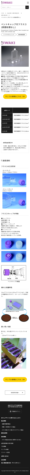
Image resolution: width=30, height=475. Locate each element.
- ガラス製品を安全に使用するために (11, 440)
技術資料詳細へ (15, 392)
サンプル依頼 (4, 449)
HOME (2, 13)
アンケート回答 (5, 452)
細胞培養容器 (4, 15)
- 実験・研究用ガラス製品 (8, 427)
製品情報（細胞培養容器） (13, 13)
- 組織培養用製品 (5, 424)
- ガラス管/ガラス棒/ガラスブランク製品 (12, 430)
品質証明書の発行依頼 (7, 443)
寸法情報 (3, 446)
